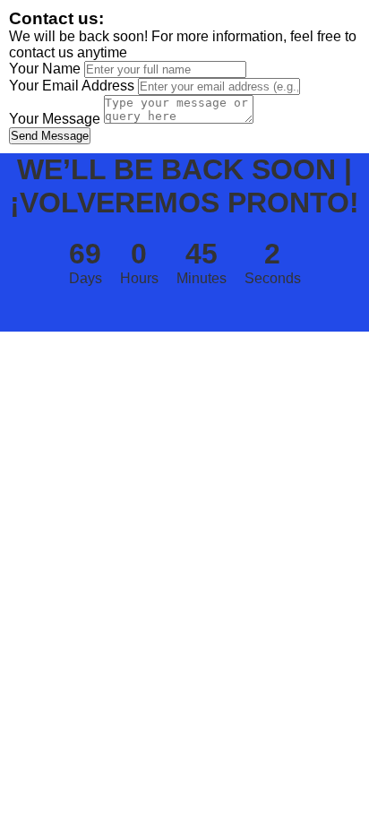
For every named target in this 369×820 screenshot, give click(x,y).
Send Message (50, 135)
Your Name (45, 68)
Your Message (54, 118)
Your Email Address (71, 85)
